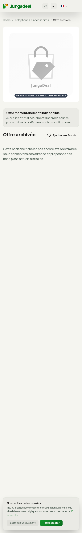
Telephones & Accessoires (32, 20)
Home (7, 20)
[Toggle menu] (75, 6)
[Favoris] (45, 6)
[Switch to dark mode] (54, 6)
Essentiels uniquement (22, 522)
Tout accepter (51, 522)
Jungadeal (20, 6)
